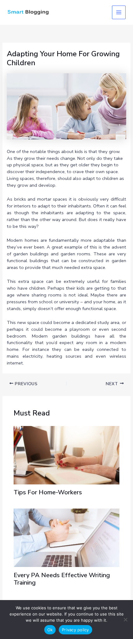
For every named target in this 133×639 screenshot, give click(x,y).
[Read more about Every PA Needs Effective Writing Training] (66, 537)
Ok (50, 629)
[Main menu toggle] (119, 12)
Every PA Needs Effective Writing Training (62, 579)
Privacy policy (75, 629)
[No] (125, 619)
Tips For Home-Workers (48, 492)
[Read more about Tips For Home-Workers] (66, 455)
